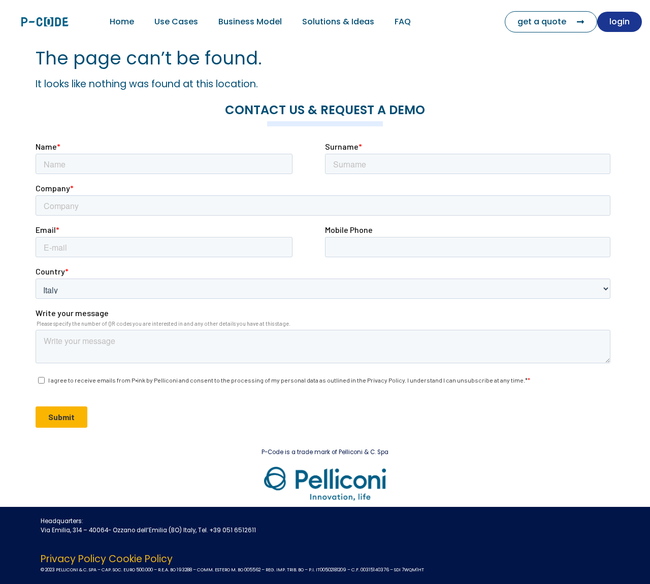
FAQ (403, 21)
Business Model (250, 21)
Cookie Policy (141, 559)
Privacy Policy (73, 559)
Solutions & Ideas (338, 21)
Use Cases (176, 21)
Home (122, 21)
